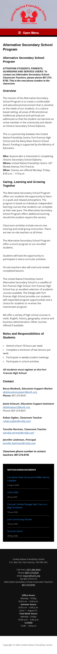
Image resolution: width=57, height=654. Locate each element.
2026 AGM (12, 492)
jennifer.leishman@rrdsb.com (19, 443)
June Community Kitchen (19, 519)
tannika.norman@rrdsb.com (18, 432)
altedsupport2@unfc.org (16, 407)
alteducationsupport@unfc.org (20, 392)
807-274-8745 (28, 585)
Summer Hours (15, 531)
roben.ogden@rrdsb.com (17, 421)
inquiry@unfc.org (31, 575)
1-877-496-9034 (32, 569)
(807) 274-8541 (32, 572)
